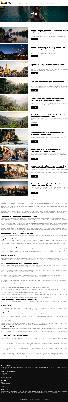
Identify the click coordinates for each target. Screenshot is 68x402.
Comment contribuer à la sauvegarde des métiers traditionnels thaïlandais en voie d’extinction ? (48, 167)
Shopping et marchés (41, 3)
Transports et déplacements (50, 3)
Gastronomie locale (33, 3)
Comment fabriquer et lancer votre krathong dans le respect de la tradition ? (49, 31)
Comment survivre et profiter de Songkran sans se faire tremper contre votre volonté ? (48, 65)
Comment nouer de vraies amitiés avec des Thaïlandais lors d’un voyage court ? (46, 150)
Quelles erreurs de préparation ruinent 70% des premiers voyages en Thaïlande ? (47, 82)
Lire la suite (34, 39)
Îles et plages (19, 3)
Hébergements (60, 2)
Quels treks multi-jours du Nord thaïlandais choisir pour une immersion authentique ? (49, 115)
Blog (65, 2)
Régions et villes (14, 3)
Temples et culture (26, 3)
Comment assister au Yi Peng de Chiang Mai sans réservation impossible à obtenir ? (48, 48)
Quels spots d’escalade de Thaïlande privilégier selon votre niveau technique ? (47, 133)
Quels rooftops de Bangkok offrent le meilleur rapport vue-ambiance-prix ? (47, 184)
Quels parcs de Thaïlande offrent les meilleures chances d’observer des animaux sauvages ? (47, 99)
